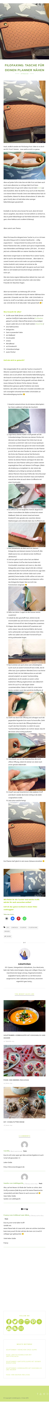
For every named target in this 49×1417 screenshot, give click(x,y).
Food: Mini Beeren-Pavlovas (16, 1080)
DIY (8, 927)
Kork (39, 188)
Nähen (7, 931)
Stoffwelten (39, 318)
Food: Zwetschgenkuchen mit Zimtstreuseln (19, 1355)
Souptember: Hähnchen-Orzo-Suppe (21, 1350)
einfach (15, 927)
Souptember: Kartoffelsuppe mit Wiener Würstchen (23, 1362)
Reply (25, 1151)
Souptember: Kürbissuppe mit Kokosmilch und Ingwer (24, 1369)
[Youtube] (41, 1394)
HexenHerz (39, 324)
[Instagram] (47, 1394)
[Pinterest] (44, 1394)
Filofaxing (33, 927)
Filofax (23, 927)
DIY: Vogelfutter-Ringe (14, 1122)
